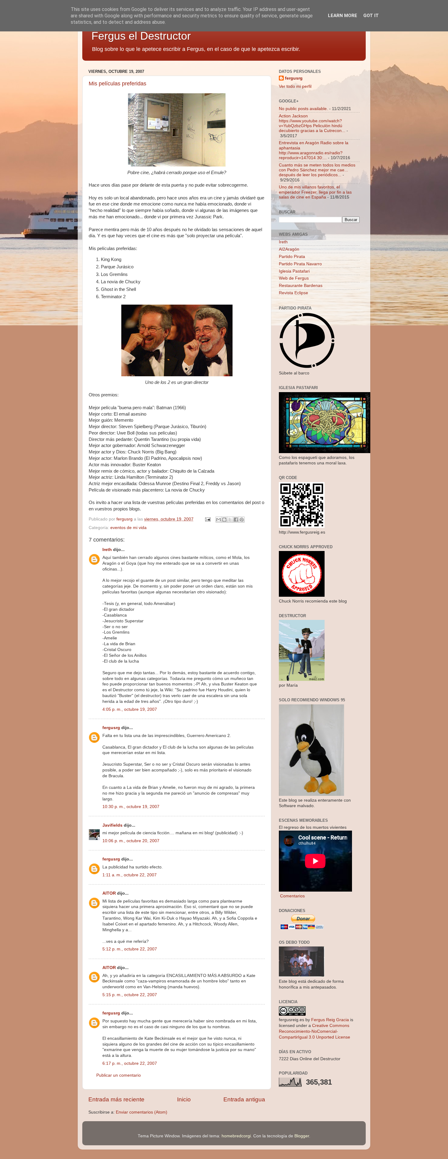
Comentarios (292, 896)
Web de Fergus (294, 278)
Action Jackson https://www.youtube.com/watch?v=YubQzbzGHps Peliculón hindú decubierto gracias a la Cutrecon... (312, 123)
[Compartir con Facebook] (236, 520)
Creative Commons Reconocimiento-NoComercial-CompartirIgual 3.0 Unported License (314, 1031)
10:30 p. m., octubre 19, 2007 (130, 806)
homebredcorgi (236, 1136)
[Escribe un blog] (224, 520)
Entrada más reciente (116, 1099)
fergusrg (111, 727)
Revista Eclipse (293, 293)
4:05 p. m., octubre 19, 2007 (129, 709)
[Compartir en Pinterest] (242, 520)
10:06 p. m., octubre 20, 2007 (130, 841)
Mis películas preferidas (117, 83)
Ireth (107, 549)
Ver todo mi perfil (295, 86)
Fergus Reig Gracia (330, 1020)
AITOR (109, 893)
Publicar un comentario (118, 1075)
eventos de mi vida (128, 527)
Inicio (184, 1099)
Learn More (342, 15)
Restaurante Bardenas (300, 285)
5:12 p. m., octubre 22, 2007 (129, 949)
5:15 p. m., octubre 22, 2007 (129, 995)
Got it (371, 15)
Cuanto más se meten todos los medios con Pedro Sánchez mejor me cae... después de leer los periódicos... (317, 170)
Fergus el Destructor (141, 36)
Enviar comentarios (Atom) (141, 1112)
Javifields (112, 825)
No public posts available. (303, 108)
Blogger (301, 1136)
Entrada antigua (244, 1099)
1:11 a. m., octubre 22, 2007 (129, 875)
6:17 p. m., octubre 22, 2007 (129, 1063)
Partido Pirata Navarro (300, 264)
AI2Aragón (289, 249)
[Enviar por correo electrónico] (218, 520)
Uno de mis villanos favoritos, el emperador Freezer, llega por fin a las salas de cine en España (315, 192)
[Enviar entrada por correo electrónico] (207, 519)
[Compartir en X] (230, 520)
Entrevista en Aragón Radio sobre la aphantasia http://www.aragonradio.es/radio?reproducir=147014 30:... (313, 150)
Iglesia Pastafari (294, 271)
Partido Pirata (292, 256)
